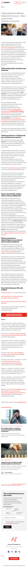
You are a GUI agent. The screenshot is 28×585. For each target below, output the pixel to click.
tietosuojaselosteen (10, 523)
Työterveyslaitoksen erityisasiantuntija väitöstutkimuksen (12, 111)
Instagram (12, 552)
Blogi (2, 555)
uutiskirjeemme (21, 402)
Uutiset (8, 484)
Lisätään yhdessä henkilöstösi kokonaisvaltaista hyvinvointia (14, 315)
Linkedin (16, 552)
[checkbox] (7, 509)
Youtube (19, 552)
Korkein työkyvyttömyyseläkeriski (9, 251)
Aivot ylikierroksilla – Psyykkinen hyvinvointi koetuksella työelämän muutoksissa (11, 430)
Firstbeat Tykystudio (6, 292)
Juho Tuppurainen (8, 472)
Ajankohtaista (3, 484)
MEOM (24, 565)
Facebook (9, 552)
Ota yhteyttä (14, 558)
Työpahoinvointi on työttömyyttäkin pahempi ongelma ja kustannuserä (11, 463)
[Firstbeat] (5, 3)
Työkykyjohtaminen (18, 426)
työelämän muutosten (14, 167)
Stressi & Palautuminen (9, 426)
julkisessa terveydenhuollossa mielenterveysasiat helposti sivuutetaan (13, 119)
